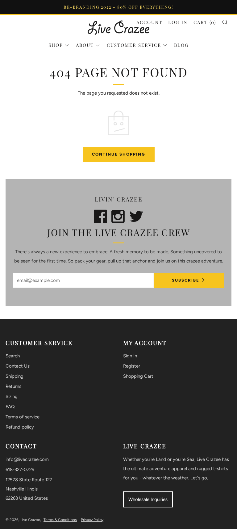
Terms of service (23, 417)
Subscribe (185, 280)
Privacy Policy (92, 520)
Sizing (12, 396)
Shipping (14, 376)
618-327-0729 (20, 469)
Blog (181, 45)
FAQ (10, 406)
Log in (178, 22)
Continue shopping (118, 154)
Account (149, 22)
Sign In (130, 356)
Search (13, 356)
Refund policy (20, 427)
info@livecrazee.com (27, 459)
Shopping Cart (138, 376)
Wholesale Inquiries (148, 499)
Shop (55, 45)
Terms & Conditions (60, 520)
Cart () (204, 22)
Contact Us (18, 366)
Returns (13, 386)
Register (131, 366)
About (85, 45)
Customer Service (134, 45)
